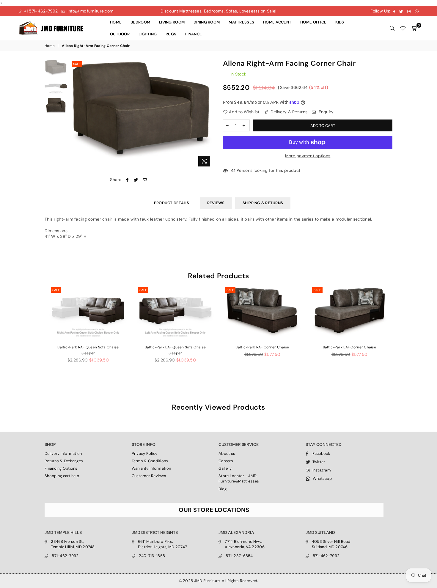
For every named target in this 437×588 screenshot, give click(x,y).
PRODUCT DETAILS (171, 202)
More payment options (308, 155)
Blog (222, 488)
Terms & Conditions (150, 460)
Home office (313, 22)
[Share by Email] (145, 180)
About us (226, 453)
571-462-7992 (65, 555)
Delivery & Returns (288, 111)
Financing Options (61, 468)
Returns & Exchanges (64, 460)
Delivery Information (63, 453)
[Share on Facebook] (127, 180)
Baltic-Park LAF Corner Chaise (349, 347)
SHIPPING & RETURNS (263, 202)
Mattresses (241, 22)
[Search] (392, 28)
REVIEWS (216, 202)
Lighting (148, 34)
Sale (77, 64)
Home (116, 22)
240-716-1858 (152, 555)
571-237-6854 (239, 555)
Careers (225, 460)
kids (339, 22)
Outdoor (120, 34)
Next (209, 114)
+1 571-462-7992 (40, 11)
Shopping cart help (62, 475)
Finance (193, 34)
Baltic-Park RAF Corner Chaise (262, 347)
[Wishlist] (402, 28)
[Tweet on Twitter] (136, 180)
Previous (75, 114)
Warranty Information (151, 468)
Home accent (277, 22)
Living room (172, 22)
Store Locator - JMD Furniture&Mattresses (238, 478)
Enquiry (325, 111)
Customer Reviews (149, 475)
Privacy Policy (145, 453)
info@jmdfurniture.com (89, 11)
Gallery (225, 468)
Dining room (207, 22)
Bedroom (140, 22)
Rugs (171, 34)
